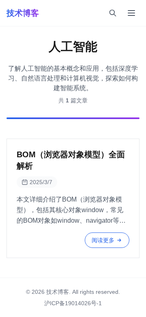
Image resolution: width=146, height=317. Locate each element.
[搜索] (112, 13)
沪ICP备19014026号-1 (73, 303)
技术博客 (22, 13)
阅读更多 (103, 240)
